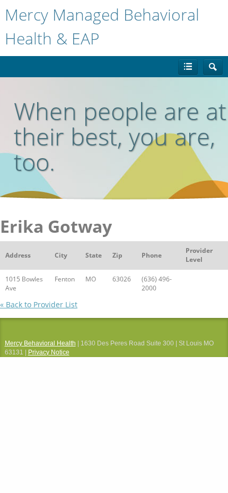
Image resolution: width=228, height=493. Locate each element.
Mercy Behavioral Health (40, 343)
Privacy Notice (48, 352)
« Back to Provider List (38, 304)
